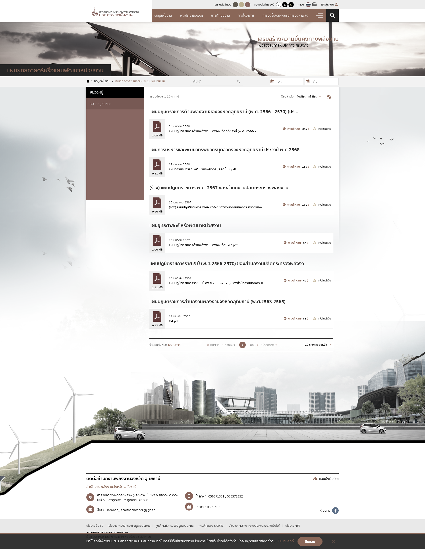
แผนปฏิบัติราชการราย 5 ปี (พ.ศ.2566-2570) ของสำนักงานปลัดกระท (216, 283)
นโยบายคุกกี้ (292, 526)
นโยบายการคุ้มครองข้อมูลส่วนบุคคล (129, 526)
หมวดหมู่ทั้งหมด (100, 104)
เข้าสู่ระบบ (328, 4)
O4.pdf (174, 321)
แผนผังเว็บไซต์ (328, 478)
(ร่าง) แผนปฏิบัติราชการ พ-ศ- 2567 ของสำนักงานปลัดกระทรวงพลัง (215, 207)
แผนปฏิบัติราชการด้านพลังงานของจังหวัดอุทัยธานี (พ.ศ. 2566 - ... (214, 131)
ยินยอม (310, 541)
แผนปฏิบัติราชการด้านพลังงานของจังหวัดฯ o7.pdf (203, 245)
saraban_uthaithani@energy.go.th (130, 510)
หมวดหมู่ (96, 92)
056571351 (215, 507)
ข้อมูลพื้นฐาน (163, 15)
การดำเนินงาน (220, 15)
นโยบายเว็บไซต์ (95, 526)
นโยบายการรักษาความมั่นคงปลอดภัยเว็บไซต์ (254, 526)
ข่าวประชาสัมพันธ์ (191, 15)
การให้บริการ (246, 15)
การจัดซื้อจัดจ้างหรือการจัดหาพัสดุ (285, 15)
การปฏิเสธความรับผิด (211, 526)
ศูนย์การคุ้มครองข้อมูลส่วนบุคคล (174, 526)
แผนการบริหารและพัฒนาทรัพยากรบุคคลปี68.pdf (202, 169)
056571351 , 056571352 (225, 496)
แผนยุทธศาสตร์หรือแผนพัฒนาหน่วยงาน (140, 81)
